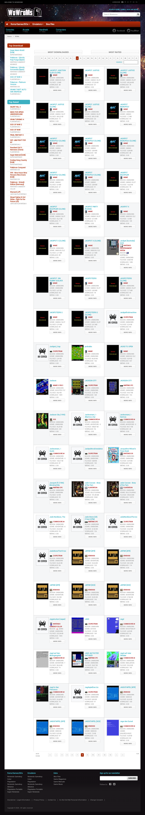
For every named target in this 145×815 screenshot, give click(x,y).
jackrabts (88, 347)
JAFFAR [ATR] (90, 551)
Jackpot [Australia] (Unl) (127, 242)
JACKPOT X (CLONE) (58, 241)
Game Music (58, 784)
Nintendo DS (15, 87)
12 (104, 755)
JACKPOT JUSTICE (92, 70)
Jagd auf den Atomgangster (55, 654)
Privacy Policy (39, 800)
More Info (57, 90)
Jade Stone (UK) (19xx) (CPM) (91, 518)
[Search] (138, 14)
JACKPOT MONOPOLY (124, 106)
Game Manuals (59, 781)
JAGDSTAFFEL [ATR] (128, 687)
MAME (54, 75)
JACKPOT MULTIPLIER (124, 174)
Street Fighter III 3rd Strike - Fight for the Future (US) (17, 199)
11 (98, 755)
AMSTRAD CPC (128, 385)
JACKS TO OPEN (126, 347)
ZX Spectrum (128, 317)
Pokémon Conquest (18, 168)
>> (122, 755)
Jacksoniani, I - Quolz (55, 450)
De (134, 2)
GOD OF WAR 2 (16, 77)
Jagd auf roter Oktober (125, 654)
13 (110, 755)
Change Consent (96, 800)
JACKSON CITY (90, 381)
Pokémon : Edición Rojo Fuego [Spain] (17, 59)
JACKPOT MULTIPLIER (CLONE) (57, 208)
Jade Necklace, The (57, 517)
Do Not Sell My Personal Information (73, 800)
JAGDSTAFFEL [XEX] (92, 721)
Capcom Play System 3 (18, 194)
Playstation (14, 152)
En (122, 2)
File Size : (55, 82)
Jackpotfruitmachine (128, 312)
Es (128, 2)
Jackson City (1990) (57, 415)
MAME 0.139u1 (57, 385)
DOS (54, 419)
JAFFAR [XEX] (90, 585)
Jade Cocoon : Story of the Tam (93, 484)
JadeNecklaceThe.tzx (128, 517)
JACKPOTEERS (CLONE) (126, 279)
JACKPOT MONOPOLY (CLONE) (58, 140)
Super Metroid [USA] (17, 155)
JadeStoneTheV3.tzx (58, 551)
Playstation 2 (15, 79)
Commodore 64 (94, 419)
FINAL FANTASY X (17, 135)
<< (50, 755)
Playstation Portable (14, 789)
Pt (131, 2)
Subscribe (132, 778)
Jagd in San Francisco (54, 688)
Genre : (57, 80)
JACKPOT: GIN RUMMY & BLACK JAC (56, 279)
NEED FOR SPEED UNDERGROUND (17, 113)
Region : (57, 78)
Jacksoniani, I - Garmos (126, 416)
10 (93, 755)
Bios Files (50, 24)
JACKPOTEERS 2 (56, 312)
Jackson (53, 381)
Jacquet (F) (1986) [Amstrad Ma (57, 484)
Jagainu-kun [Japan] (57, 619)
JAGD (87, 619)
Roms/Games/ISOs (20, 24)
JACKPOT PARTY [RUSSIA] (91, 208)
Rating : (54, 87)
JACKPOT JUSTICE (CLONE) (127, 71)
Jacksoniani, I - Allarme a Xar (91, 416)
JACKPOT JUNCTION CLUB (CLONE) (58, 71)
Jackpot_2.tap (55, 347)
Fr (125, 2)
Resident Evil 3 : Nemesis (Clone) (16, 149)
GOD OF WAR (15, 130)
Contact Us (52, 800)
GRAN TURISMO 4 (17, 119)
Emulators (37, 24)
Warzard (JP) (15, 192)
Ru (136, 2)
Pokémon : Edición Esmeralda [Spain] (17, 68)
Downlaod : (55, 85)
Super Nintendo (16, 55)
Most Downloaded (58, 52)
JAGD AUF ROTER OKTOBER (92, 654)
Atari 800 (91, 556)
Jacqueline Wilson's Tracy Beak (128, 450)
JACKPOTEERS (90, 278)
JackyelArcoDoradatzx (93, 449)
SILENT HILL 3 (15, 107)
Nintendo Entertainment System (126, 248)
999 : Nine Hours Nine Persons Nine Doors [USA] (18, 175)
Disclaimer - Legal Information (18, 800)
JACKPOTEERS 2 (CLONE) (91, 313)
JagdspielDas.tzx (91, 687)
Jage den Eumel (126, 721)
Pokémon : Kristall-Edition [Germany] (17, 183)
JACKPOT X (124, 207)
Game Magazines (60, 779)
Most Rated (115, 52)
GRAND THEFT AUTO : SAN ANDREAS (18, 91)
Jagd (122, 619)
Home (9, 36)
